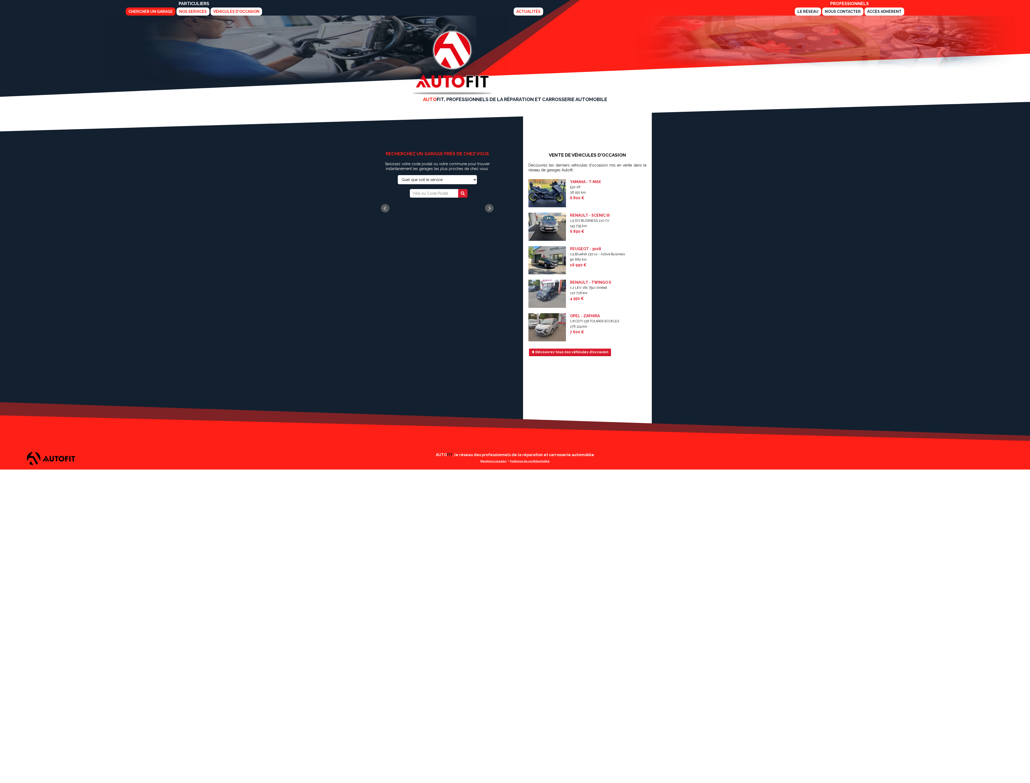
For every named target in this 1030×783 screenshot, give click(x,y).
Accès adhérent (884, 11)
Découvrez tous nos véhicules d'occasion (571, 352)
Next (489, 208)
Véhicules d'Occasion (236, 11)
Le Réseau (807, 11)
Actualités (528, 11)
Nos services (193, 11)
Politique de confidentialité (530, 461)
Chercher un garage (150, 11)
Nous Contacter (843, 11)
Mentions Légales (493, 461)
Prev (385, 208)
